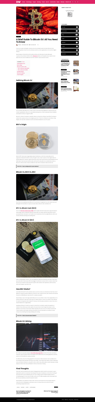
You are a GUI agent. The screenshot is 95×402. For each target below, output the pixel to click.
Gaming (39, 2)
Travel (43, 2)
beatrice (19, 44)
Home (23, 2)
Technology (29, 2)
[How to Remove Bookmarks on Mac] (76, 81)
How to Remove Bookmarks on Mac (65, 82)
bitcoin (18, 387)
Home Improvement (65, 61)
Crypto (34, 2)
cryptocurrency (32, 387)
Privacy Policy (71, 399)
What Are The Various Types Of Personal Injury (51, 392)
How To (47, 2)
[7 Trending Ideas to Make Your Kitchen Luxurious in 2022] (76, 63)
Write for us (68, 2)
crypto (27, 387)
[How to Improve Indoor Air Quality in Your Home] (76, 89)
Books (58, 2)
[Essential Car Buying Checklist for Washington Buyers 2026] (76, 72)
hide (23, 61)
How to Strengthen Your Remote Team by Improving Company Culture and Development (23, 392)
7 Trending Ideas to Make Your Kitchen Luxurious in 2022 (65, 64)
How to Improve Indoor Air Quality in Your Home (66, 89)
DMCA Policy (76, 399)
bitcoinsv (22, 387)
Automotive (53, 2)
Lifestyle (62, 2)
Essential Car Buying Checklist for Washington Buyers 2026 (65, 73)
